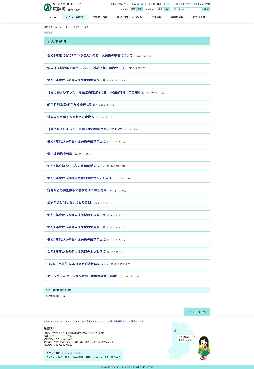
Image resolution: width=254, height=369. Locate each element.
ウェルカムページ (121, 4)
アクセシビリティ (71, 321)
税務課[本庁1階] (57, 296)
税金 (86, 27)
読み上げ (170, 4)
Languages (140, 4)
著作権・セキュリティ (94, 321)
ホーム (58, 27)
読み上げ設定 (185, 4)
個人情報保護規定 (118, 321)
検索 (206, 9)
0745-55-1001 (58, 336)
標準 (133, 9)
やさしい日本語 (203, 4)
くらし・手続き (72, 27)
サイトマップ (52, 321)
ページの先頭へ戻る (196, 312)
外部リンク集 (137, 321)
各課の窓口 (156, 4)
